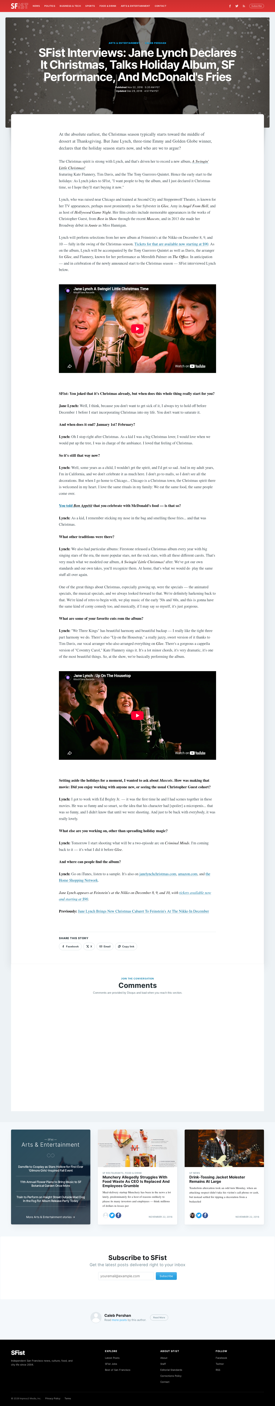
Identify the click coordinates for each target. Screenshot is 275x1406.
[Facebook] (230, 6)
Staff (163, 1363)
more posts (119, 1320)
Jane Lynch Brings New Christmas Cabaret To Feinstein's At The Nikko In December (143, 911)
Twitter (220, 1363)
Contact (160, 5)
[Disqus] (137, 1051)
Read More (159, 1317)
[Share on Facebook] (118, 1215)
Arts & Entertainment (135, 5)
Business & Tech (70, 5)
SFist (18, 1352)
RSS (218, 1369)
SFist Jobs (111, 1363)
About (163, 1357)
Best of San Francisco (117, 1369)
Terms (68, 1398)
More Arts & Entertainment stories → (50, 1217)
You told (75, 505)
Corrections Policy (170, 1375)
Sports (90, 5)
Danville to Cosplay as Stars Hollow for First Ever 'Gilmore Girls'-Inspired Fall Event (50, 1168)
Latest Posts (112, 1357)
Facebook (221, 1357)
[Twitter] (236, 6)
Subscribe (256, 5)
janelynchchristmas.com (157, 873)
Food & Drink (108, 5)
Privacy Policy (52, 1398)
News (36, 5)
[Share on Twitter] (112, 1215)
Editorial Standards (171, 1369)
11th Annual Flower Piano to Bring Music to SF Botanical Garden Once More (50, 1183)
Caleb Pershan (155, 43)
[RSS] (244, 6)
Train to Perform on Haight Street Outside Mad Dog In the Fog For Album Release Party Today (50, 1199)
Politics (49, 5)
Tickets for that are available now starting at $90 (171, 243)
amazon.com (187, 873)
